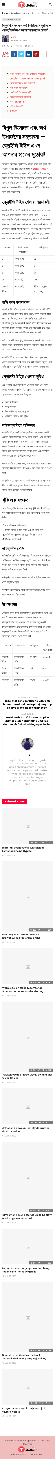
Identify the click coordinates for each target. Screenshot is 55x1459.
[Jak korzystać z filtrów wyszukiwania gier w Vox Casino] (27, 1037)
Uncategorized (12, 19)
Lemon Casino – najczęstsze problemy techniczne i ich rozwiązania (25, 1270)
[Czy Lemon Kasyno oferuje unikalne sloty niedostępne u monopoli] (27, 1177)
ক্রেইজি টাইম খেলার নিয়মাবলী (22, 83)
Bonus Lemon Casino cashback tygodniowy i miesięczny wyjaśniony (24, 1357)
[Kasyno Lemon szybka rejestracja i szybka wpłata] (27, 1387)
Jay (13, 37)
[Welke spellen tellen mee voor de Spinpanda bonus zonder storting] (27, 966)
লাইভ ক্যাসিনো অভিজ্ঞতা (20, 97)
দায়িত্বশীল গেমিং (17, 106)
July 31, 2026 (10, 855)
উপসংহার (13, 111)
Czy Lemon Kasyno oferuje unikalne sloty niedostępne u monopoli (27, 1216)
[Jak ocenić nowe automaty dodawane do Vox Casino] (27, 1106)
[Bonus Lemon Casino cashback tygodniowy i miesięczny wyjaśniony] (27, 1317)
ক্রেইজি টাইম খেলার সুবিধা (21, 92)
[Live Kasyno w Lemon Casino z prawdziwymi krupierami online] (27, 896)
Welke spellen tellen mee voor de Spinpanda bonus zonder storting (23, 989)
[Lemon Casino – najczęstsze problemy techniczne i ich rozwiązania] (27, 1246)
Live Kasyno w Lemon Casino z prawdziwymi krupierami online (21, 936)
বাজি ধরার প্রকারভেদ (18, 88)
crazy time (39, 169)
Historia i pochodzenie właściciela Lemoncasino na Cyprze (23, 849)
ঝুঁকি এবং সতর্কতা (17, 102)
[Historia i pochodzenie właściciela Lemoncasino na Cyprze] (27, 826)
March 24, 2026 (19, 40)
